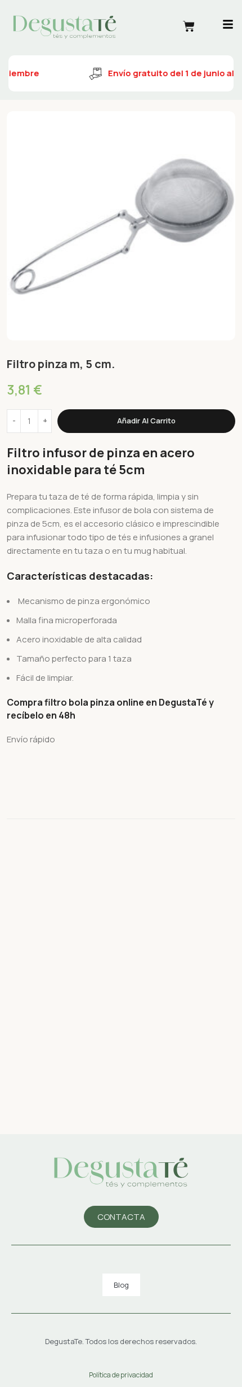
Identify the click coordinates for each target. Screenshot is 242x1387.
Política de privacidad (121, 1375)
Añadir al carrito (146, 420)
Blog (121, 1285)
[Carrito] (188, 26)
